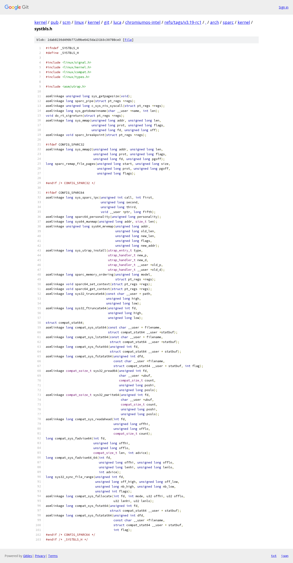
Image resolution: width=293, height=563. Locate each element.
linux (79, 22)
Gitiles (27, 556)
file (128, 40)
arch (214, 22)
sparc (228, 22)
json (284, 556)
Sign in (283, 7)
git (106, 22)
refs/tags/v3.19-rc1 (182, 22)
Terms (53, 556)
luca (117, 22)
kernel (40, 22)
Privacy (40, 556)
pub (55, 22)
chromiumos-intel (142, 22)
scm (66, 22)
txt (274, 556)
